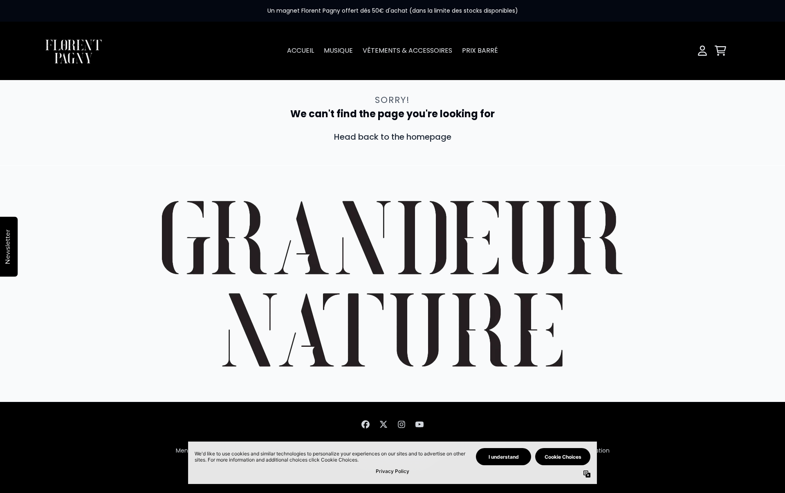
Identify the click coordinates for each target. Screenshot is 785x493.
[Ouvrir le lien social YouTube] (419, 424)
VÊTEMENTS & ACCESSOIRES (407, 50)
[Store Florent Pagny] (73, 51)
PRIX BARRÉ (480, 50)
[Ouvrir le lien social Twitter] (383, 424)
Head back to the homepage (392, 137)
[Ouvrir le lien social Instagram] (401, 424)
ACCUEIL (300, 50)
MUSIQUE (338, 50)
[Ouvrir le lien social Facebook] (366, 424)
